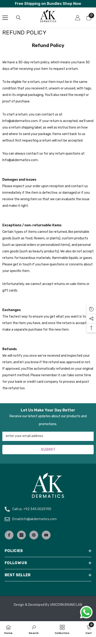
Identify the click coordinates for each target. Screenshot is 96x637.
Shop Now (72, 3)
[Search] (18, 17)
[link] (33, 629)
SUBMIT (48, 449)
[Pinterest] (33, 535)
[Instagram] (21, 535)
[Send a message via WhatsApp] (86, 612)
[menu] (5, 17)
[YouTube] (46, 535)
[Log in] (77, 17)
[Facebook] (9, 535)
